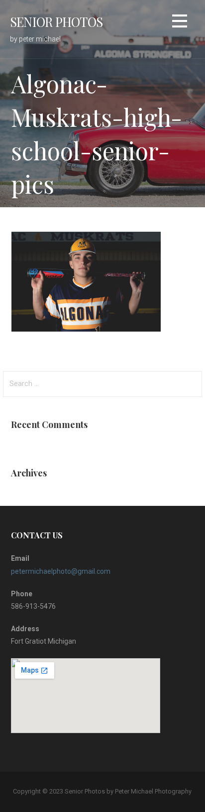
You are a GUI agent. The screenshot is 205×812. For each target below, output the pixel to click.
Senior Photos (56, 21)
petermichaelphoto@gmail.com (60, 571)
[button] (179, 22)
